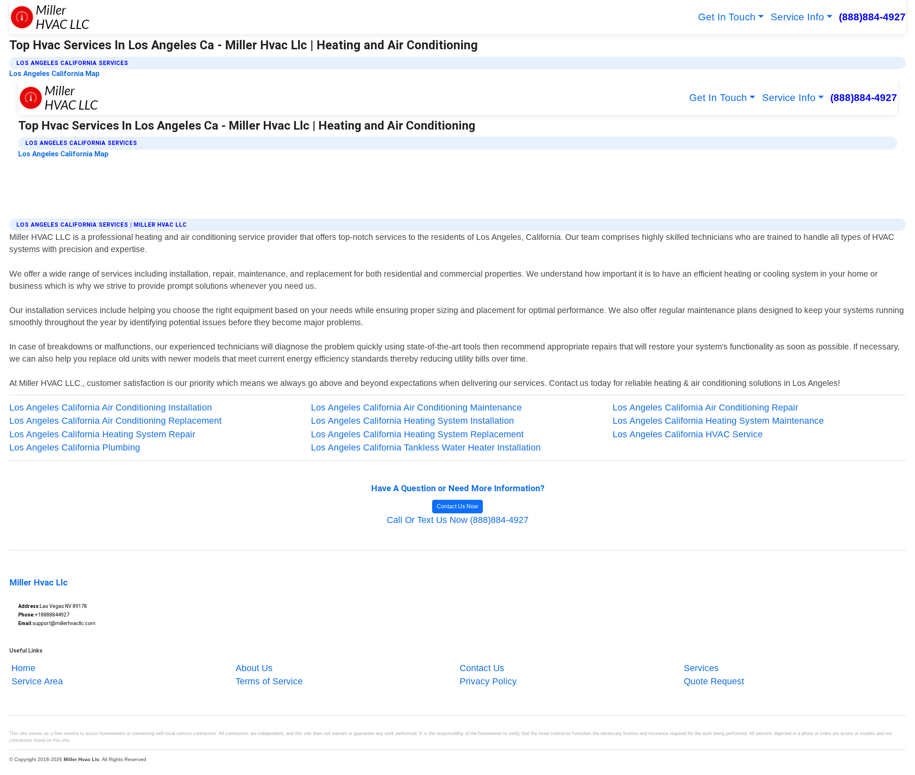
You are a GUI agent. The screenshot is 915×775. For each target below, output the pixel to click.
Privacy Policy (488, 681)
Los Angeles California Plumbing (74, 447)
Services (701, 668)
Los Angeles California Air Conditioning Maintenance (416, 407)
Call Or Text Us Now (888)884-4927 (458, 520)
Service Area (37, 681)
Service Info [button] (797, 16)
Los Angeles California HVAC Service (688, 434)
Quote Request (714, 681)
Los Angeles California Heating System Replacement (417, 434)
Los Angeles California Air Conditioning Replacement (115, 421)
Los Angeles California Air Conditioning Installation (110, 407)
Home (23, 668)
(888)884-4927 (872, 16)
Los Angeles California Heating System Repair (102, 434)
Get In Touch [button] (727, 16)
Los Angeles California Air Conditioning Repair (705, 407)
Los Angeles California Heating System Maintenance (718, 421)
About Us (254, 668)
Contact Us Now (457, 506)
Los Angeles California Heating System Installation (412, 421)
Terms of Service (269, 681)
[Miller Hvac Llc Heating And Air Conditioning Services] (49, 17)
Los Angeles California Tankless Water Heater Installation (426, 447)
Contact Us (482, 668)
